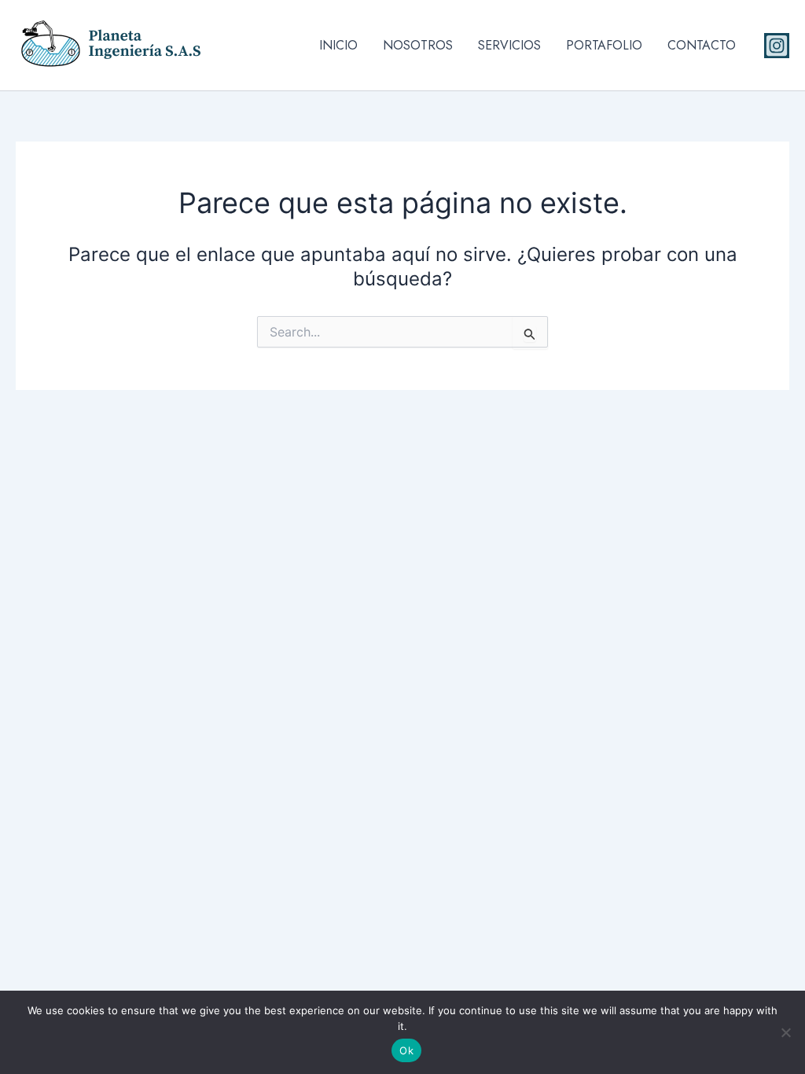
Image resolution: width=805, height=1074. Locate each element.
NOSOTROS (418, 45)
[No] (785, 1032)
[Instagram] (776, 45)
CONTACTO (701, 45)
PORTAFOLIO (604, 45)
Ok (406, 1050)
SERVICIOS (509, 45)
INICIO (338, 45)
